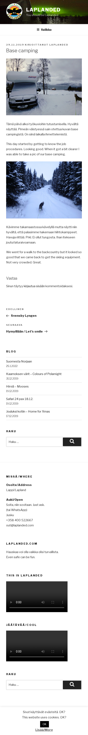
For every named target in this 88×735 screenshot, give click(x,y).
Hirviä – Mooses (17, 386)
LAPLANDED (43, 10)
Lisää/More (44, 730)
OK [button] (44, 724)
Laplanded (58, 44)
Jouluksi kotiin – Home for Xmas (28, 411)
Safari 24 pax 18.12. (19, 399)
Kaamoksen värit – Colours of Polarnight (34, 374)
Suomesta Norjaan (19, 361)
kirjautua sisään (34, 286)
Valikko (46, 29)
